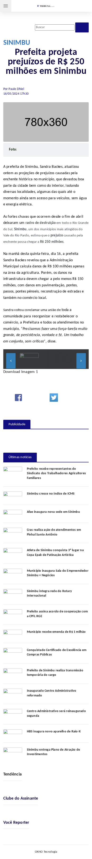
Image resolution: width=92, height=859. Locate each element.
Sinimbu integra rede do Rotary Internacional (49, 593)
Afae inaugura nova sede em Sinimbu (53, 512)
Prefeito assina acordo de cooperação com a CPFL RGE (57, 614)
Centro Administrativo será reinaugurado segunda (56, 713)
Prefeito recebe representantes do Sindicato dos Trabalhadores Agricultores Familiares (56, 473)
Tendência (12, 774)
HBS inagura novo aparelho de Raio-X (54, 731)
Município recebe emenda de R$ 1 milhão (56, 632)
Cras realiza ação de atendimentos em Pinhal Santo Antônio (54, 532)
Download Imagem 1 (20, 372)
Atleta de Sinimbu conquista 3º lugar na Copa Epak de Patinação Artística (55, 553)
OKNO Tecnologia (46, 851)
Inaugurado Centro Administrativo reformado (51, 693)
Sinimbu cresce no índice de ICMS (51, 494)
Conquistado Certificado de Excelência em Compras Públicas (56, 652)
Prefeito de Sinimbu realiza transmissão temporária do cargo (55, 673)
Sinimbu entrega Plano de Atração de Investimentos (53, 752)
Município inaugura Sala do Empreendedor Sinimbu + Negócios (57, 573)
